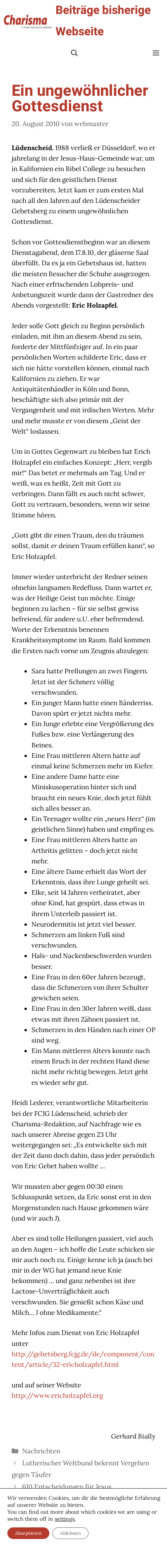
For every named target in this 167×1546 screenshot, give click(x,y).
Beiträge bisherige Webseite (103, 21)
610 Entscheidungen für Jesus (66, 1486)
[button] (74, 53)
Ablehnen (70, 1533)
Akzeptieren (28, 1533)
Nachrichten (41, 1451)
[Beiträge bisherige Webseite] (28, 21)
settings (65, 1518)
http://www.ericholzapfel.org (57, 1395)
